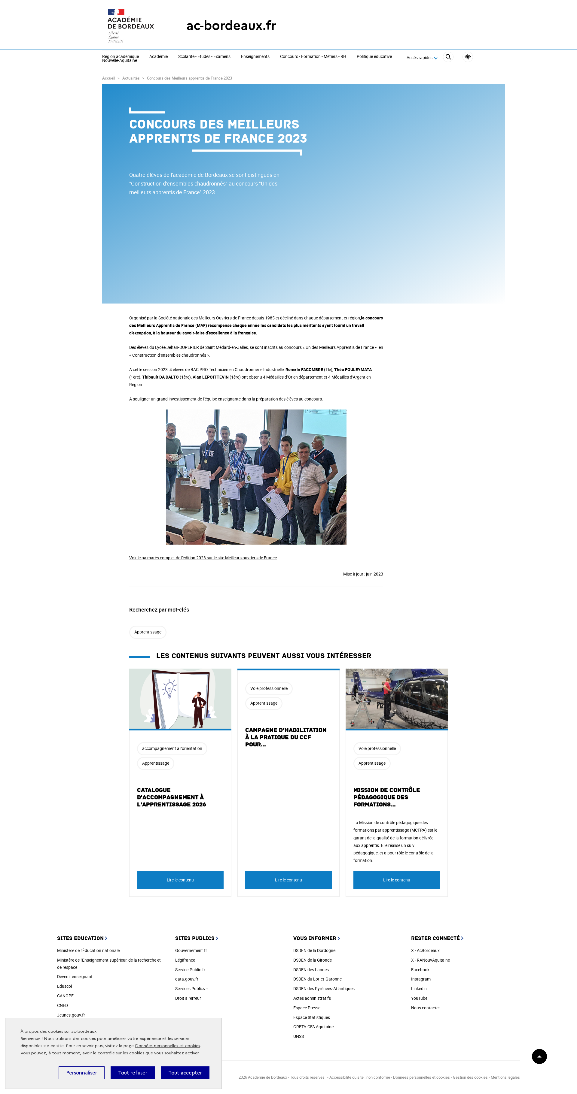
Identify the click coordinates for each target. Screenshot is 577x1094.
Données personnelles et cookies (167, 1046)
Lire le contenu (180, 880)
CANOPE (65, 996)
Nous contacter (425, 1008)
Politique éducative (374, 57)
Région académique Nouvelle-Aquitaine (120, 59)
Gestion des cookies (470, 1077)
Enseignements (255, 57)
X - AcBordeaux (425, 950)
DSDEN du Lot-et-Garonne (317, 979)
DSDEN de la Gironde (312, 960)
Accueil (108, 78)
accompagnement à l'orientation (172, 748)
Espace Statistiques (311, 1017)
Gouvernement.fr (191, 950)
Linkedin (419, 988)
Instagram (421, 979)
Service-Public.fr (190, 969)
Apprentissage (147, 632)
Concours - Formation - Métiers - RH (313, 57)
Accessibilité (468, 57)
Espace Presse (306, 1008)
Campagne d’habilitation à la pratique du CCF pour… (286, 737)
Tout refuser (132, 1072)
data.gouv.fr (186, 979)
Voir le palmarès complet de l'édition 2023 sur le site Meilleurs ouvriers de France (203, 558)
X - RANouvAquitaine (430, 960)
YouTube (419, 998)
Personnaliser (81, 1072)
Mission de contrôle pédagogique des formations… (386, 797)
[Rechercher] (448, 58)
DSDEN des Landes (311, 969)
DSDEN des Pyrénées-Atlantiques (324, 988)
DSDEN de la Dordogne (314, 950)
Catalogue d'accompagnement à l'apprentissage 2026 (171, 797)
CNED (62, 1005)
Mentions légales (505, 1077)
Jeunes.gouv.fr (71, 1015)
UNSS (298, 1036)
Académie (158, 57)
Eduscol (64, 986)
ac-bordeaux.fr (231, 25)
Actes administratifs (312, 998)
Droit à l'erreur (188, 998)
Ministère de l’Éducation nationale (88, 950)
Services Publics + (191, 988)
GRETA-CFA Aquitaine (313, 1026)
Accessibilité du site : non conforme (359, 1077)
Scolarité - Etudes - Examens (204, 57)
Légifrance (185, 960)
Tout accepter (185, 1072)
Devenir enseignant (75, 976)
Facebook (420, 969)
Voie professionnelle (269, 688)
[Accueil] (132, 25)
